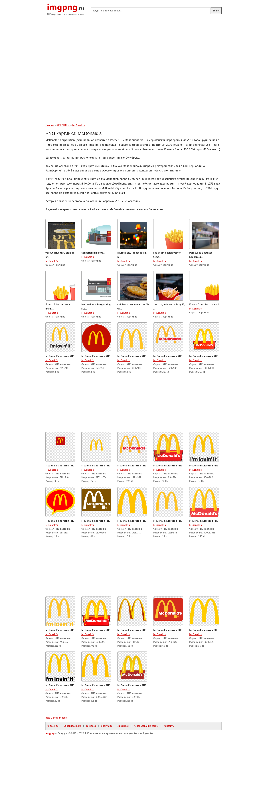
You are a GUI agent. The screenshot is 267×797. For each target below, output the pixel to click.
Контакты (169, 725)
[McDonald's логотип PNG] (60, 337)
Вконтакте (106, 725)
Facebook (91, 725)
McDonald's (51, 261)
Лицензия (123, 725)
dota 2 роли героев (56, 717)
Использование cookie (146, 725)
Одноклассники (72, 725)
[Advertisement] (133, 47)
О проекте (52, 725)
